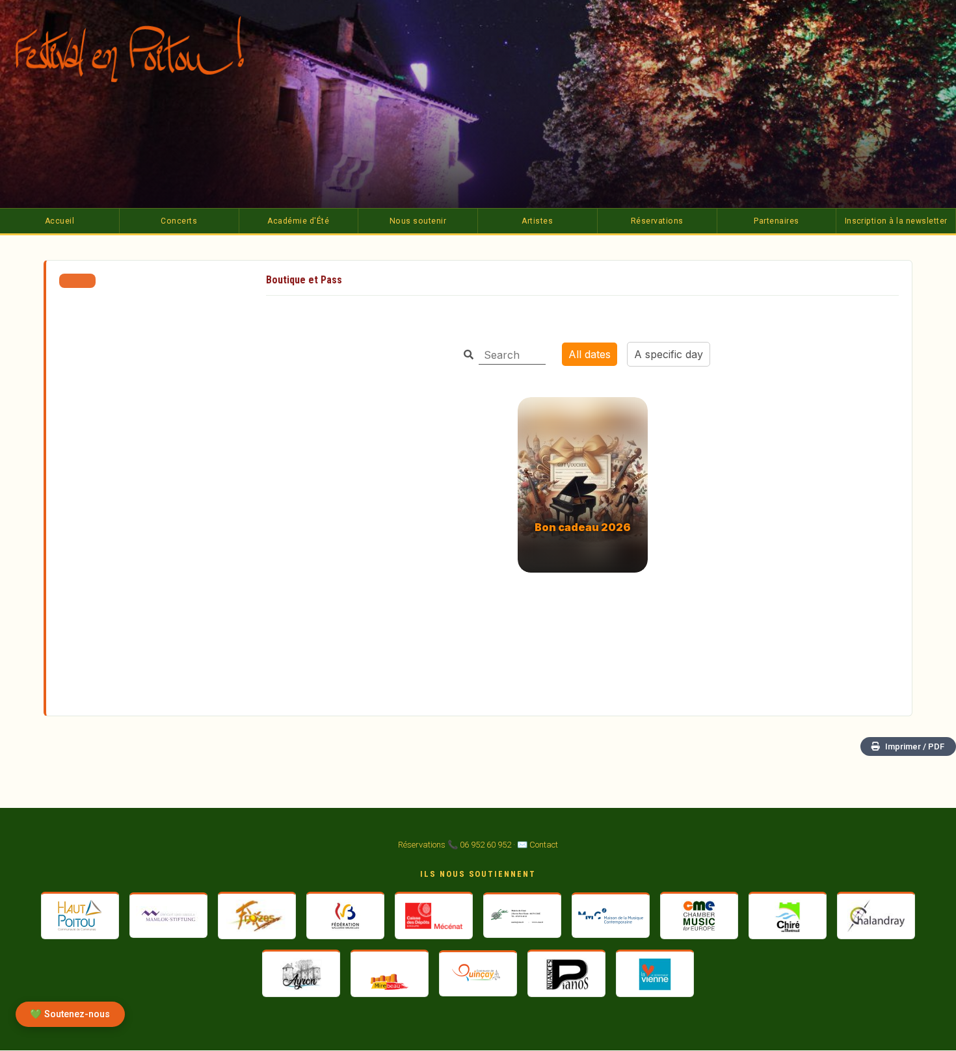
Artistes (537, 221)
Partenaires (776, 221)
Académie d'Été (298, 221)
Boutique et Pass (304, 280)
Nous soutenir (418, 221)
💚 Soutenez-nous (70, 1014)
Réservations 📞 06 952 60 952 (454, 845)
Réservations (657, 221)
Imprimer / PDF (914, 746)
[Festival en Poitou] (139, 49)
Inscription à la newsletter (896, 221)
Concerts (179, 221)
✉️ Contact (537, 845)
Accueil (59, 221)
